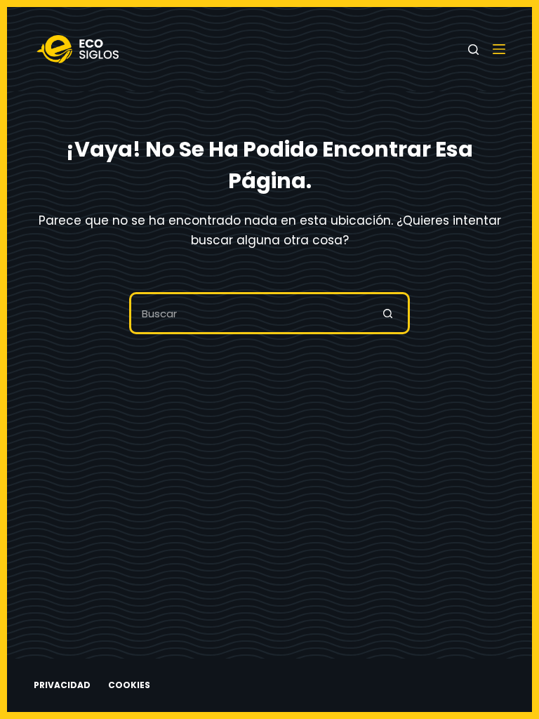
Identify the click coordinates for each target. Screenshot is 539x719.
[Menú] (499, 49)
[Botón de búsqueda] (389, 313)
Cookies (129, 685)
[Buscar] (473, 49)
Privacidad (62, 685)
